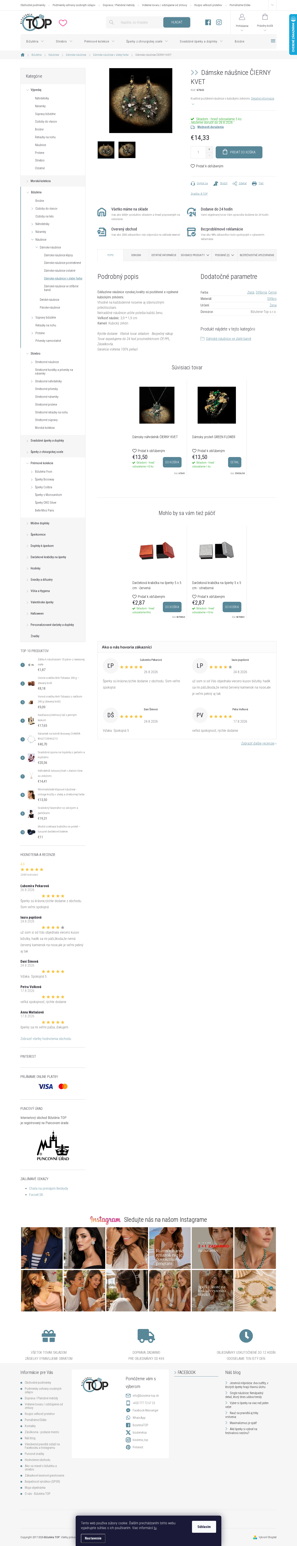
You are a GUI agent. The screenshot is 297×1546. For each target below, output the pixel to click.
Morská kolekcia (41, 181)
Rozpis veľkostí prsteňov (208, 5)
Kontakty (30, 1426)
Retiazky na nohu (45, 137)
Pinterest (138, 1447)
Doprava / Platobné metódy (119, 5)
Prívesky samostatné (48, 340)
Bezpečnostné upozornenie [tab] (257, 255)
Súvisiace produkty (193, 255)
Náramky (40, 106)
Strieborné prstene (46, 404)
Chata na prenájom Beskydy (48, 1188)
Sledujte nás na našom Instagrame (165, 1219)
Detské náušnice (49, 299)
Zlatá (250, 292)
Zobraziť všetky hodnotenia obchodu (45, 1039)
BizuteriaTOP (140, 1425)
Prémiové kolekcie (42, 463)
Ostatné (40, 168)
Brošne (39, 129)
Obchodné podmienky (32, 5)
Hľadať (176, 22)
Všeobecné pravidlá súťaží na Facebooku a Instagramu (42, 1445)
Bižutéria (36, 192)
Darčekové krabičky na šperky (48, 557)
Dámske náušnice (50, 247)
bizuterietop (140, 1432)
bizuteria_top (140, 1440)
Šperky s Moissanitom (48, 495)
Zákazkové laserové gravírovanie (44, 1475)
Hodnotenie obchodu (37, 1460)
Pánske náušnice (50, 307)
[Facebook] (208, 22)
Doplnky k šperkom (42, 546)
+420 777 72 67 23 (144, 1403)
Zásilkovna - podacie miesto (42, 1432)
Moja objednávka (35, 1487)
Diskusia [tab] (136, 255)
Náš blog (30, 1438)
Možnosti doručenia (210, 127)
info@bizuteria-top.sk (146, 1395)
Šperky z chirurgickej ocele (47, 452)
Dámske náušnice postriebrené (62, 263)
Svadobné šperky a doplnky (47, 440)
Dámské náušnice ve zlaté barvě (228, 339)
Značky (35, 636)
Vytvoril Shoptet (268, 1537)
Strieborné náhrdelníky (48, 381)
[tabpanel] (157, 428)
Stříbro (272, 299)
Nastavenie (93, 1538)
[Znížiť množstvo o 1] (209, 155)
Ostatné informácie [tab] (163, 255)
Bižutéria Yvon (43, 471)
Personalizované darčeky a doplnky (52, 625)
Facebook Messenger (145, 1410)
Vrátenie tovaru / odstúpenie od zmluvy (164, 5)
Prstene (39, 153)
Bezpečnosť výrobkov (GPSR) (42, 1481)
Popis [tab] (110, 255)
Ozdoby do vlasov (46, 121)
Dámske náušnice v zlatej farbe (63, 278)
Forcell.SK (36, 1195)
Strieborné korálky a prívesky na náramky (54, 371)
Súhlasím (204, 1527)
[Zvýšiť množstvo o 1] (209, 149)
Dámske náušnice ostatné (59, 270)
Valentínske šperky (42, 602)
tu (155, 1528)
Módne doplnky (40, 523)
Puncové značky (34, 1454)
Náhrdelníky (42, 98)
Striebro (40, 160)
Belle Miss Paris (44, 510)
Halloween (37, 613)
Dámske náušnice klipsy (58, 255)
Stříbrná (261, 292)
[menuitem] (35, 41)
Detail (234, 462)
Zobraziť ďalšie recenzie (257, 743)
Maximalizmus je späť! (243, 1423)
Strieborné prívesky (46, 389)
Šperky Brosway (44, 479)
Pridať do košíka (242, 152)
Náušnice (40, 145)
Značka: (199, 193)
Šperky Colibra (43, 487)
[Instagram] (219, 22)
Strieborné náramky (46, 396)
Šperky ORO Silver (45, 502)
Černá (272, 292)
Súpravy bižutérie (45, 114)
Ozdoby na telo (44, 216)
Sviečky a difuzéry (42, 579)
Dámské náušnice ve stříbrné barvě (61, 288)
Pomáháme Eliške (240, 5)
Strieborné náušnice (47, 362)
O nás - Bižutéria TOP (37, 1493)
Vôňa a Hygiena (40, 591)
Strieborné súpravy (46, 420)
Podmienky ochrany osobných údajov (74, 5)
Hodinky (35, 568)
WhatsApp (139, 1417)
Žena (273, 305)
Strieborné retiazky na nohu (51, 412)
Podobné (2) (222, 255)
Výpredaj (36, 90)
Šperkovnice (38, 534)
